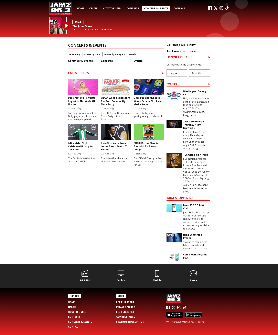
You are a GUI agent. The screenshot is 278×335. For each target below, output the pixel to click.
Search (132, 54)
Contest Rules (125, 316)
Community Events (80, 60)
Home (80, 8)
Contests (133, 8)
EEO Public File (125, 312)
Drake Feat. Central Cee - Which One (92, 29)
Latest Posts (78, 73)
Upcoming (74, 54)
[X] (215, 9)
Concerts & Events (156, 8)
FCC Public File (125, 302)
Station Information (130, 321)
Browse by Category (114, 54)
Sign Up (196, 73)
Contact (179, 8)
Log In (173, 73)
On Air (93, 8)
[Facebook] (210, 9)
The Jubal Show (82, 26)
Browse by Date (92, 54)
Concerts (107, 60)
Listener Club (177, 57)
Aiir (203, 322)
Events (138, 60)
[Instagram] (221, 9)
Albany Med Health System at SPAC (195, 188)
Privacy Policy (125, 307)
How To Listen (112, 8)
